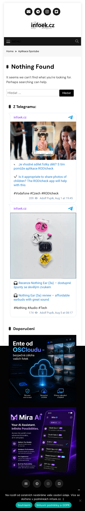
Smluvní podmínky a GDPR (53, 505)
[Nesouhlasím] (80, 501)
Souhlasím (24, 505)
